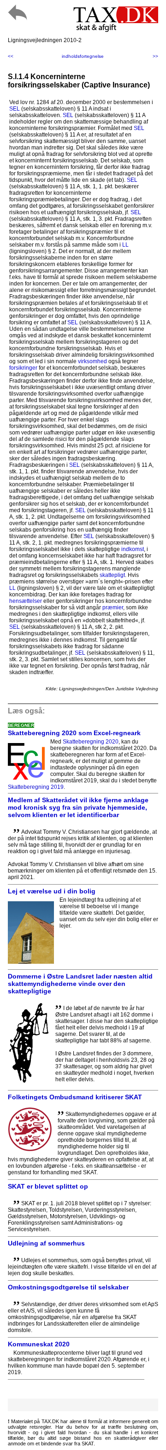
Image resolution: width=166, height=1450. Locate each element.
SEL (14, 108)
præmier (112, 607)
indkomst (132, 549)
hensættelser (25, 601)
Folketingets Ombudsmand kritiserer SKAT (75, 1097)
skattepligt (112, 575)
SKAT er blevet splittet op (48, 1186)
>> (155, 56)
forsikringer (23, 368)
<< (10, 56)
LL (125, 245)
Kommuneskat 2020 (39, 1344)
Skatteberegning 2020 (91, 741)
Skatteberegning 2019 (36, 787)
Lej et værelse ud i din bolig (51, 891)
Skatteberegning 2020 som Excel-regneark (74, 733)
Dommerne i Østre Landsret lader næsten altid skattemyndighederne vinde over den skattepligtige (80, 984)
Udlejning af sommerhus (46, 1243)
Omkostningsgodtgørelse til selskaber (68, 1287)
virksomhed (92, 361)
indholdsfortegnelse (83, 56)
